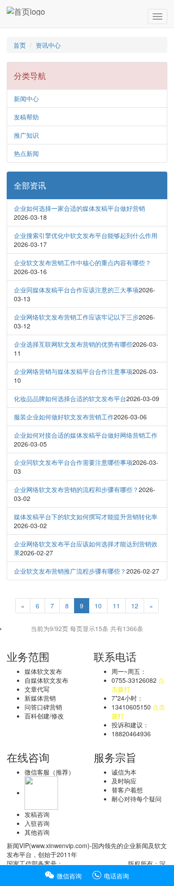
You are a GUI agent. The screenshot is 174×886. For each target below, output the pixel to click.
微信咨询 (68, 875)
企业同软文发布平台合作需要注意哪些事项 (73, 462)
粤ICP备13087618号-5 (94, 863)
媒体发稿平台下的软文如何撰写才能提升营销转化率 (85, 516)
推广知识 (26, 135)
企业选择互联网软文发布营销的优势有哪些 (73, 344)
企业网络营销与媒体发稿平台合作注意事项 (73, 371)
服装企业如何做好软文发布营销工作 (64, 416)
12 (134, 605)
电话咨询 (115, 875)
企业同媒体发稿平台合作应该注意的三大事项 (76, 289)
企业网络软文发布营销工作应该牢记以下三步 (76, 316)
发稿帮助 (26, 116)
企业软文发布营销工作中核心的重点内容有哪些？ (82, 262)
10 (98, 605)
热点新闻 (26, 153)
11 (116, 605)
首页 (19, 45)
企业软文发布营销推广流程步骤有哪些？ (70, 570)
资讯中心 (48, 45)
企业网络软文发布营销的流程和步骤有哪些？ (76, 489)
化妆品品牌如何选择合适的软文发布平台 (70, 398)
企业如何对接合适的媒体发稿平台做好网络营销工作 (85, 435)
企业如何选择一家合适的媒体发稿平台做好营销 (79, 208)
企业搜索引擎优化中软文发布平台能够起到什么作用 (85, 235)
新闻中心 (26, 98)
